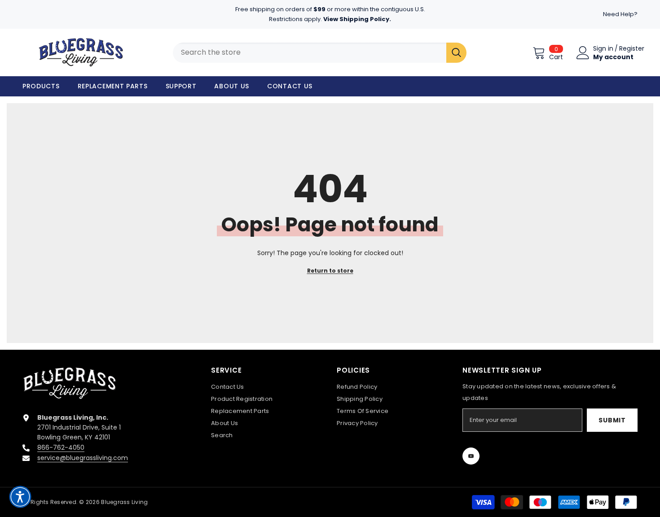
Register (631, 48)
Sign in (603, 48)
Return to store (330, 270)
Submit (611, 420)
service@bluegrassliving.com (82, 457)
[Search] (456, 53)
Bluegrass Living (124, 502)
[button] (20, 497)
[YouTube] (471, 456)
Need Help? (620, 14)
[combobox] (309, 53)
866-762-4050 (60, 447)
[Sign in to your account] (583, 52)
